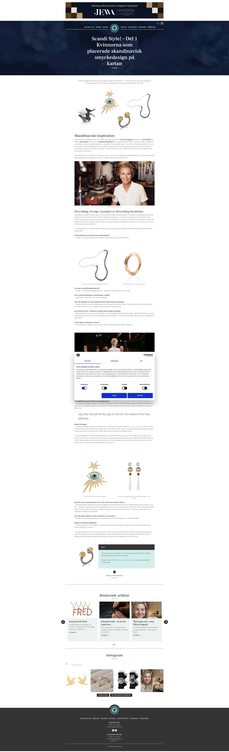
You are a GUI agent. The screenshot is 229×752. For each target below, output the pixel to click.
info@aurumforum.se (116, 727)
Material (124, 27)
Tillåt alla (140, 395)
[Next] (166, 622)
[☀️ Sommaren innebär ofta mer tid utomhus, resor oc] (102, 680)
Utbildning (151, 27)
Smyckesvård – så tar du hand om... (113, 623)
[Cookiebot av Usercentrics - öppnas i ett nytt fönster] (145, 355)
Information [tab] (114, 361)
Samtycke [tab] (88, 361)
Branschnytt (132, 27)
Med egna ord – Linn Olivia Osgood (143, 623)
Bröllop (98, 27)
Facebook (131, 560)
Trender (105, 27)
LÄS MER (72, 632)
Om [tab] (141, 361)
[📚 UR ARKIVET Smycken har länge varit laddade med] (77, 680)
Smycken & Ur (89, 27)
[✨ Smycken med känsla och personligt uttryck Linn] (152, 680)
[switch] (104, 388)
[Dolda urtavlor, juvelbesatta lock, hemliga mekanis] (127, 680)
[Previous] (63, 622)
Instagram (121, 560)
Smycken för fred (78, 621)
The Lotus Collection (134, 426)
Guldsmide (142, 27)
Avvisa (114, 395)
